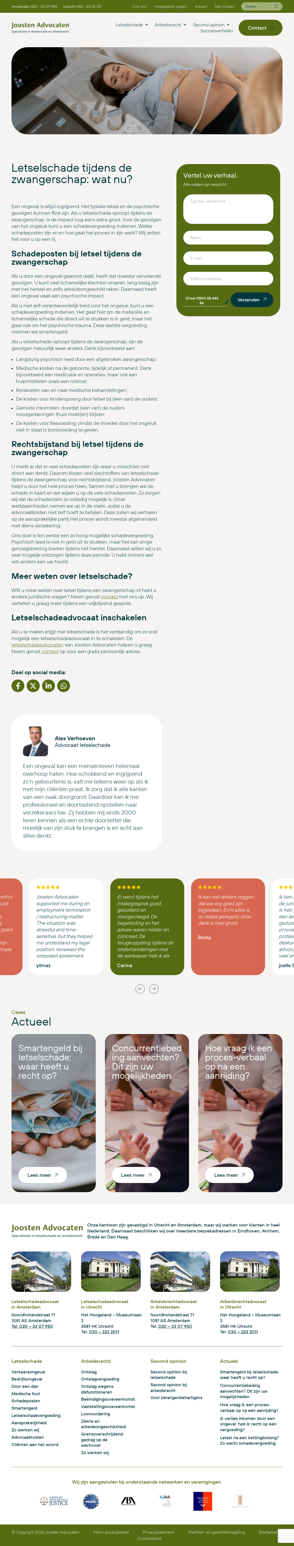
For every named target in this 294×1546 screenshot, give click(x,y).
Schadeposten (25, 1400)
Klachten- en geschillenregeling (216, 1532)
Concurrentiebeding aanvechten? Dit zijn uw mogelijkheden (147, 1061)
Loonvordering (95, 1414)
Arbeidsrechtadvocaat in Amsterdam (173, 1304)
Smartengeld (24, 1408)
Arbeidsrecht (168, 25)
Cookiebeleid (149, 1538)
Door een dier (25, 1386)
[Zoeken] (276, 6)
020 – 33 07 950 (175, 1326)
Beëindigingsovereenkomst (102, 1399)
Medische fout (25, 1393)
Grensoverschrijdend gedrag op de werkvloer (102, 1439)
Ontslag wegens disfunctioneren (97, 1389)
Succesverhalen (217, 30)
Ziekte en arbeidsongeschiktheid (102, 1424)
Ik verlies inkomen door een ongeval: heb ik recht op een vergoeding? (248, 1424)
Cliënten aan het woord (34, 1444)
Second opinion (208, 25)
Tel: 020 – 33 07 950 (32, 1326)
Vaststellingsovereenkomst (102, 1406)
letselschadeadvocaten (37, 644)
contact (109, 596)
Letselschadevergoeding (35, 1415)
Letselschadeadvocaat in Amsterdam (35, 1304)
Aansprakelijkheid (29, 1422)
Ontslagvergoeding (100, 1379)
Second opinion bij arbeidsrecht (168, 1387)
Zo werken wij (25, 1430)
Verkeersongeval (28, 1372)
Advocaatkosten (27, 1437)
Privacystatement (158, 1532)
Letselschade (129, 25)
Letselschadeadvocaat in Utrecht (104, 1304)
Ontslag (89, 1372)
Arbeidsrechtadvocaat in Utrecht (243, 1304)
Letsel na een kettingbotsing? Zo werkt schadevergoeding (249, 1440)
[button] (17, 685)
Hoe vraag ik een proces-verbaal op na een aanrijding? (238, 1061)
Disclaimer (268, 1532)
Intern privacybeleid (111, 1532)
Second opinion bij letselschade (168, 1374)
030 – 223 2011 (104, 1331)
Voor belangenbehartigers (176, 1397)
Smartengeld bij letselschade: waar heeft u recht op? (50, 1061)
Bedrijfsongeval (26, 1379)
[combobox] (260, 6)
